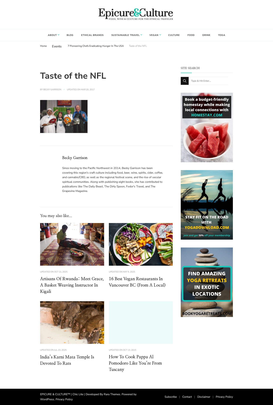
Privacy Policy (64, 399)
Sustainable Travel (125, 35)
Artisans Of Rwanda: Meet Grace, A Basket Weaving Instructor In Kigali (72, 285)
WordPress (47, 399)
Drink (206, 35)
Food (191, 35)
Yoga (221, 35)
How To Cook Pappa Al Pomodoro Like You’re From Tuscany (135, 363)
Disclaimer (203, 397)
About (52, 35)
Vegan (153, 35)
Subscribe (171, 397)
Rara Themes (112, 394)
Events (57, 46)
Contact (187, 397)
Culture (174, 35)
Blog (70, 35)
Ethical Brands (92, 35)
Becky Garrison (52, 89)
